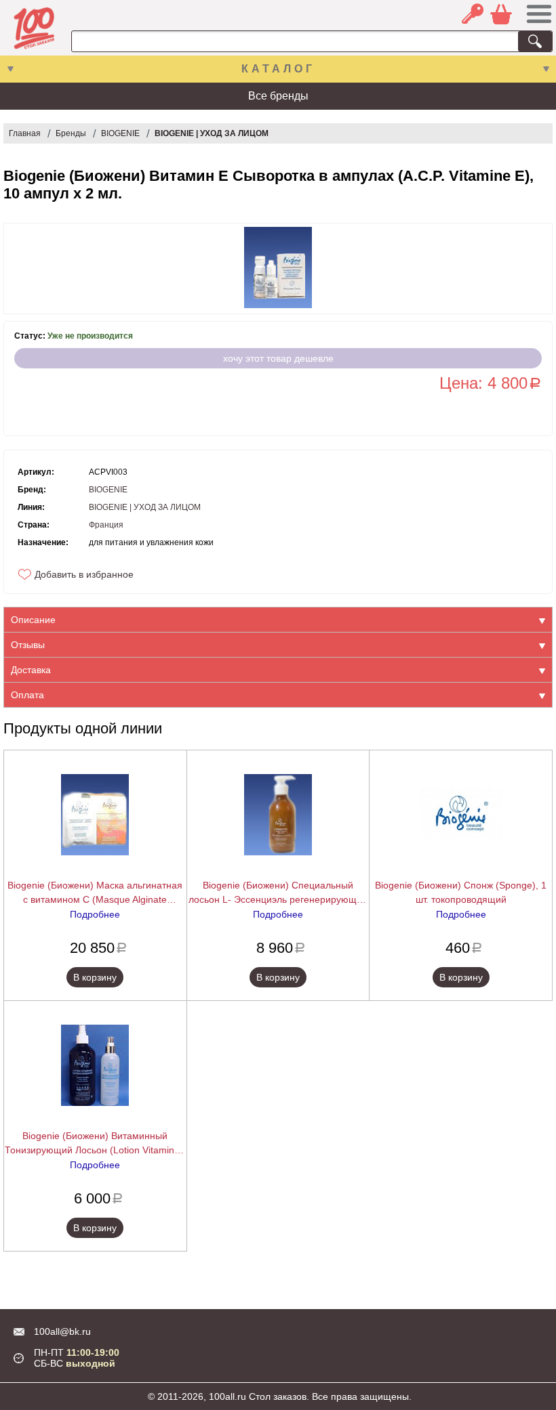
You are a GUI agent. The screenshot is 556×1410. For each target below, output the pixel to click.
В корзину (95, 977)
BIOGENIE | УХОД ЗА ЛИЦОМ (212, 133)
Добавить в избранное (84, 574)
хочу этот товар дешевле (278, 358)
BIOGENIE (120, 133)
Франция (106, 525)
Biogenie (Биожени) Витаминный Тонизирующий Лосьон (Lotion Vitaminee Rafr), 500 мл (95, 1143)
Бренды (71, 133)
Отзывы (28, 644)
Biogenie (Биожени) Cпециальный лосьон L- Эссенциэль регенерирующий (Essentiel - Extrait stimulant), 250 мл (278, 893)
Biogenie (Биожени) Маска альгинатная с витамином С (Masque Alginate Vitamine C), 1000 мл (94, 893)
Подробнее (95, 914)
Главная (25, 133)
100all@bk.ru (62, 1331)
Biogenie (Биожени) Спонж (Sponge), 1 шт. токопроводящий (461, 892)
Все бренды (278, 96)
